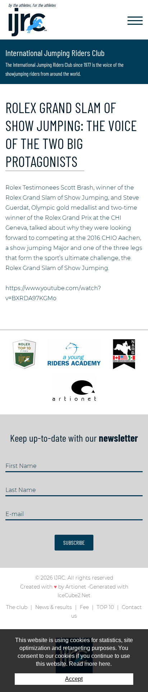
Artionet (75, 587)
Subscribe (74, 542)
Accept (74, 679)
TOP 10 (105, 607)
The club (16, 607)
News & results (53, 607)
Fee (84, 607)
